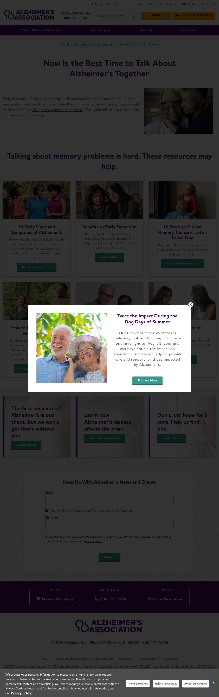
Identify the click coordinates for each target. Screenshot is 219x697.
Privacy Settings (138, 683)
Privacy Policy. (21, 693)
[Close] (213, 682)
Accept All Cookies (195, 683)
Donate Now (147, 380)
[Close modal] (190, 304)
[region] (109, 683)
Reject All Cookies (166, 683)
